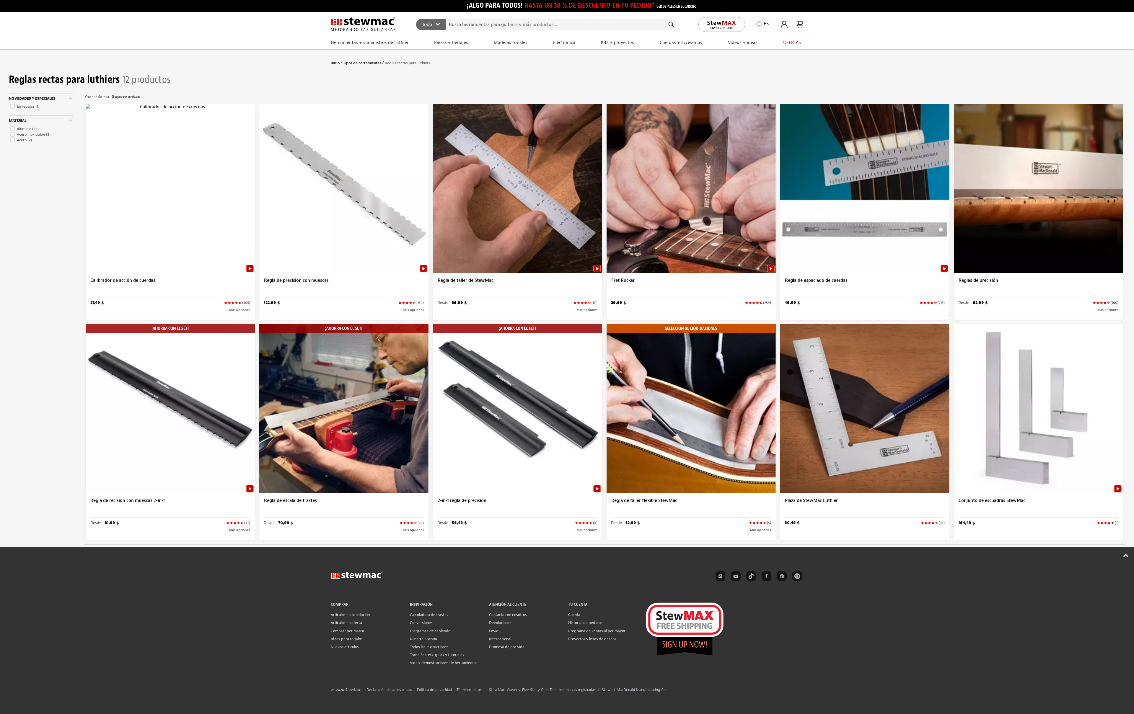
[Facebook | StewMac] (765, 577)
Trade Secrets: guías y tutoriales (437, 654)
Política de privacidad (434, 689)
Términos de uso (470, 689)
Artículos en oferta (346, 622)
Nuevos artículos (345, 646)
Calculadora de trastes (429, 614)
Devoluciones (500, 622)
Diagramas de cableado (430, 630)
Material (17, 120)
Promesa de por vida (506, 646)
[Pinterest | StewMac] (781, 577)
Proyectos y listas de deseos (592, 638)
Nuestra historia (423, 638)
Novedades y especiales (32, 98)
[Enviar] (671, 24)
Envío (493, 630)
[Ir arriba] (1126, 555)
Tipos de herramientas (362, 62)
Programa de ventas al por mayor (596, 630)
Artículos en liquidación (350, 614)
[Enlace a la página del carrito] (799, 24)
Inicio (335, 62)
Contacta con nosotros (508, 614)
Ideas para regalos (347, 638)
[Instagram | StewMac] (719, 577)
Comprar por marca (347, 630)
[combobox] (547, 24)
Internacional (500, 638)
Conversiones (421, 622)
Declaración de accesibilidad (389, 689)
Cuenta (574, 614)
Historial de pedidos (585, 622)
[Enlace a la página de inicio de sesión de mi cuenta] (784, 24)
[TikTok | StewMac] (750, 577)
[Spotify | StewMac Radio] (796, 577)
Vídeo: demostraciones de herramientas (444, 662)
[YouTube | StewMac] (735, 577)
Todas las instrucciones (429, 646)
